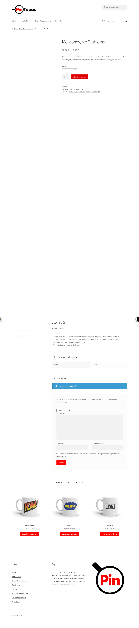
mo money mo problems (77, 92)
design (67, 573)
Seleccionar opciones (29, 534)
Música (30, 29)
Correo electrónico (99, 443)
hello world (64, 575)
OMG (63, 581)
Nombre (60, 443)
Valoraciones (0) (18, 337)
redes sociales (79, 581)
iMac (68, 575)
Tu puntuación (62, 408)
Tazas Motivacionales (43, 21)
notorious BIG (95, 92)
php (70, 581)
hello (60, 575)
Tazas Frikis (24, 21)
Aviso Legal (16, 602)
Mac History (69, 578)
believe (61, 573)
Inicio (14, 21)
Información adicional (20, 330)
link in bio (61, 578)
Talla (64, 67)
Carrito (14, 589)
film (75, 573)
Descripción (16, 324)
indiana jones (77, 575)
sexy (84, 581)
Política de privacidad (20, 593)
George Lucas (83, 573)
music (88, 92)
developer (71, 573)
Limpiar (84, 69)
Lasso (57, 578)
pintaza (73, 581)
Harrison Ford (55, 575)
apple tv (57, 573)
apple (53, 573)
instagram (83, 575)
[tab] (29, 324)
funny (77, 573)
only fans (67, 581)
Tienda (14, 572)
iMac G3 (71, 575)
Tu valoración (62, 413)
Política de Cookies (19, 598)
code (64, 573)
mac (65, 578)
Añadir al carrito (79, 77)
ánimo (72, 584)
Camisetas (59, 21)
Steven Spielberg (61, 584)
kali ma (53, 578)
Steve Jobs (54, 584)
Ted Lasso (68, 584)
